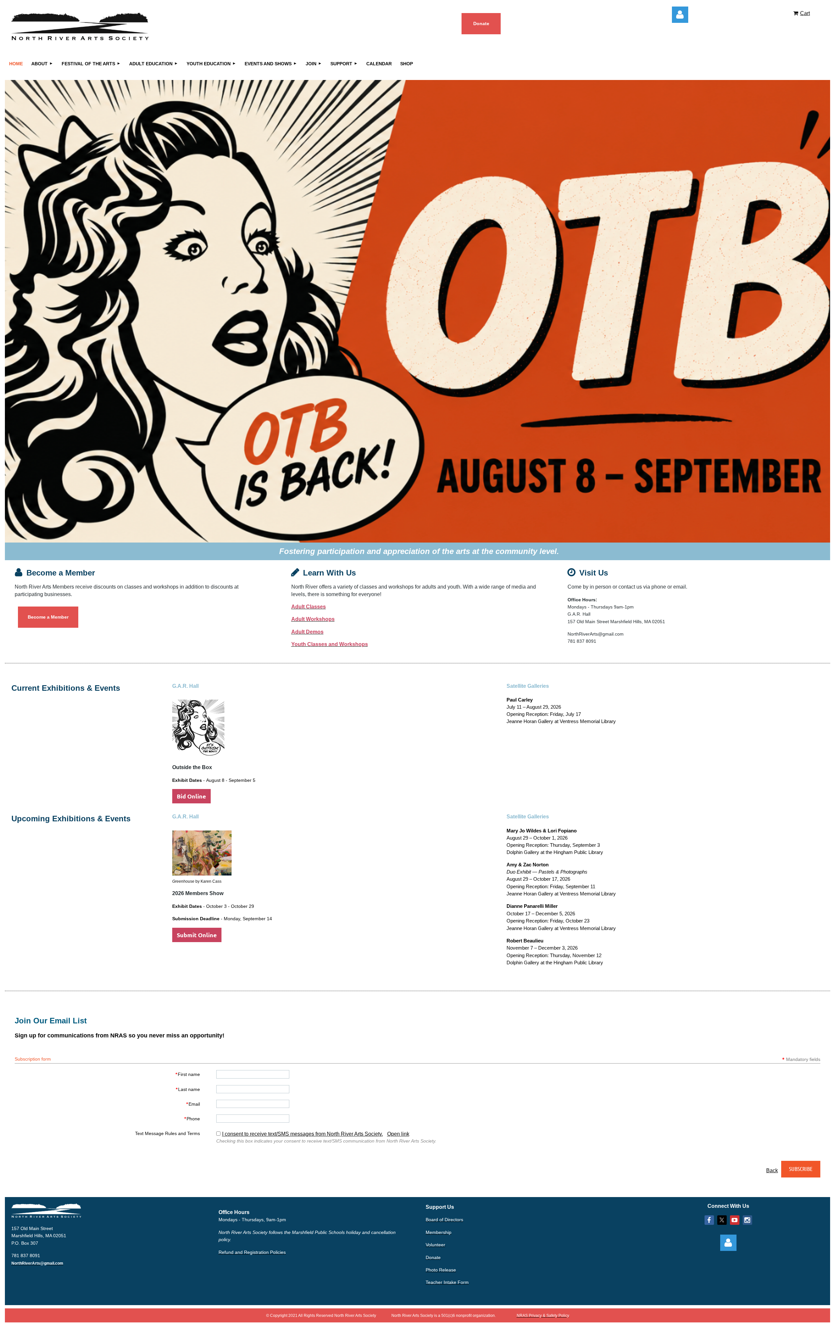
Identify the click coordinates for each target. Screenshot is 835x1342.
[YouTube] (734, 1220)
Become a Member (48, 617)
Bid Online (191, 796)
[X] (722, 1220)
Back (772, 1170)
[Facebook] (709, 1220)
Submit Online (197, 935)
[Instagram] (747, 1220)
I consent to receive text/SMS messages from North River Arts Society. (302, 1134)
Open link (398, 1134)
